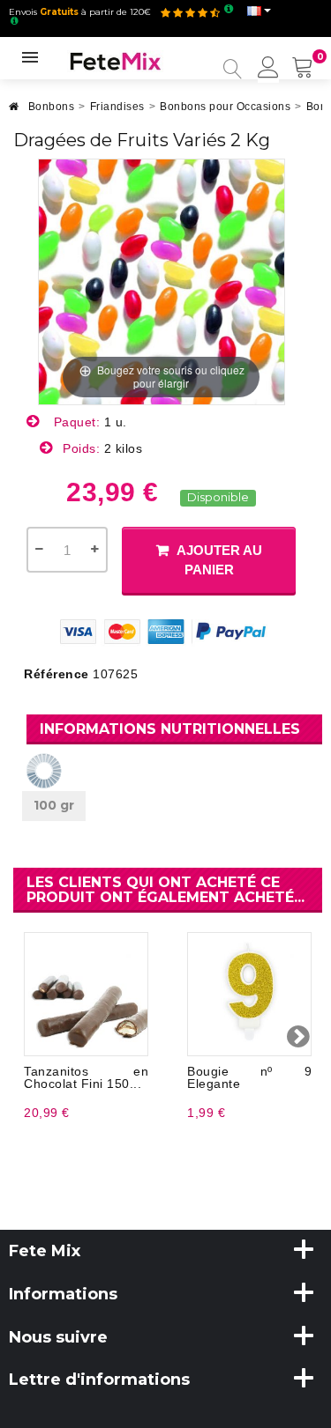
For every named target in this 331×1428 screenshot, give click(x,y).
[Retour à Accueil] (14, 111)
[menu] (268, 69)
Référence (56, 674)
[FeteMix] (115, 60)
